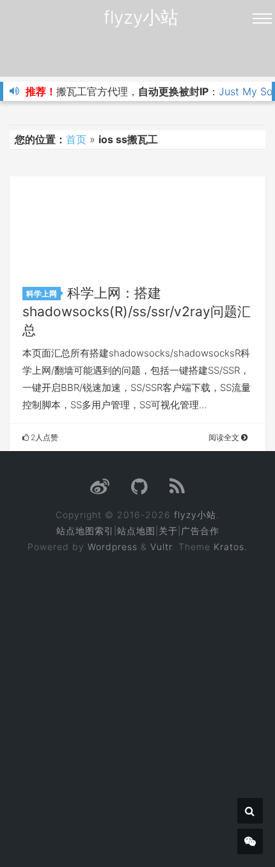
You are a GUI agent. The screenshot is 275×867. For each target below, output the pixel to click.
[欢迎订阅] (177, 490)
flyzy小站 (141, 17)
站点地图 (136, 530)
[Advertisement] (137, 701)
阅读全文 (224, 437)
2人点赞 (43, 437)
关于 (168, 530)
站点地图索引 (85, 530)
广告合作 (200, 530)
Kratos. (231, 546)
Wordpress (113, 546)
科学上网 (41, 293)
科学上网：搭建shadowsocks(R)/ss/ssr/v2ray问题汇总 (136, 311)
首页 (76, 139)
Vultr (161, 546)
